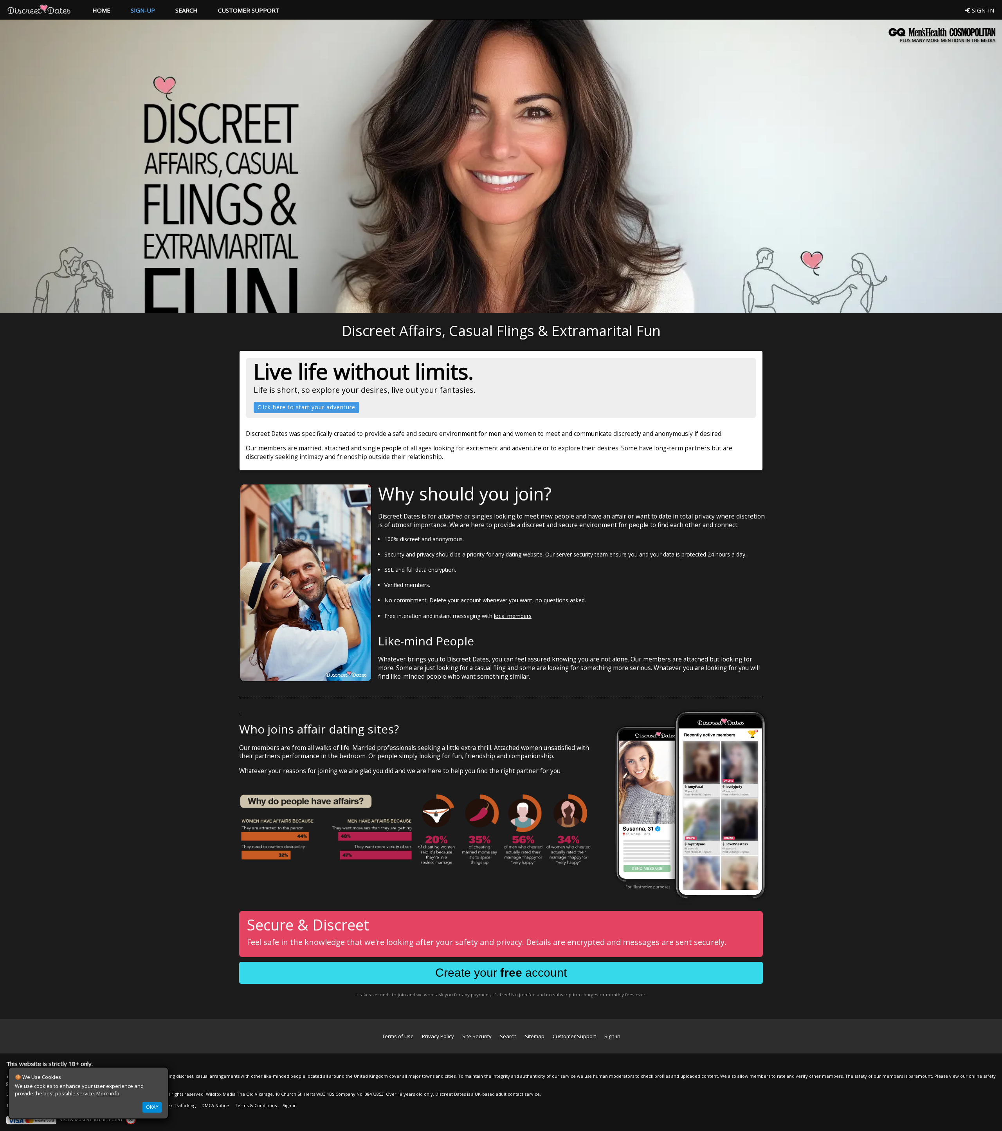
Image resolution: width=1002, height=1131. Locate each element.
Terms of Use (398, 1036)
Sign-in (612, 1036)
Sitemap (534, 1036)
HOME (101, 10)
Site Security (477, 1036)
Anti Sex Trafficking (176, 1105)
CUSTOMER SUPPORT (248, 10)
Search (508, 1036)
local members (513, 616)
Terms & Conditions (256, 1105)
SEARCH (186, 10)
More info (107, 1093)
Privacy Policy (438, 1036)
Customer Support (574, 1036)
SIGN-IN (982, 10)
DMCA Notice (215, 1105)
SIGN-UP (143, 10)
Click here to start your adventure (306, 407)
